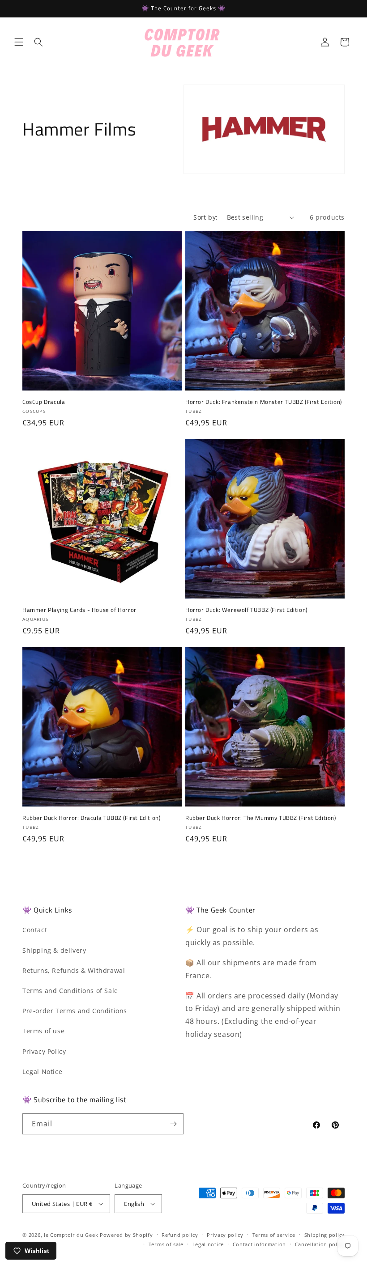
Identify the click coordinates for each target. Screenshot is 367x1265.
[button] (19, 42)
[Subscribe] (173, 1123)
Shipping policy (324, 1234)
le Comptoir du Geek (71, 1234)
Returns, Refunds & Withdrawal (73, 970)
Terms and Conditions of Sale (70, 990)
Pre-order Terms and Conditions (74, 1010)
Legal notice (208, 1244)
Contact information (259, 1244)
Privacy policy (225, 1234)
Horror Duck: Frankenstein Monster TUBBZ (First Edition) (263, 402)
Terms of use (43, 1031)
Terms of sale (166, 1244)
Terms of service (273, 1234)
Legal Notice (42, 1071)
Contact (34, 929)
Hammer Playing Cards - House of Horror (79, 610)
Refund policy (180, 1234)
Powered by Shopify (126, 1234)
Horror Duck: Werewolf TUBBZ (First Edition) (246, 610)
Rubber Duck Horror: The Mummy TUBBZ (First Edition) (260, 818)
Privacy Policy (44, 1051)
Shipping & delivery (54, 950)
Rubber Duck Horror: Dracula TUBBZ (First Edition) (91, 818)
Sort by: (205, 217)
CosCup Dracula (43, 402)
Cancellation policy (320, 1244)
